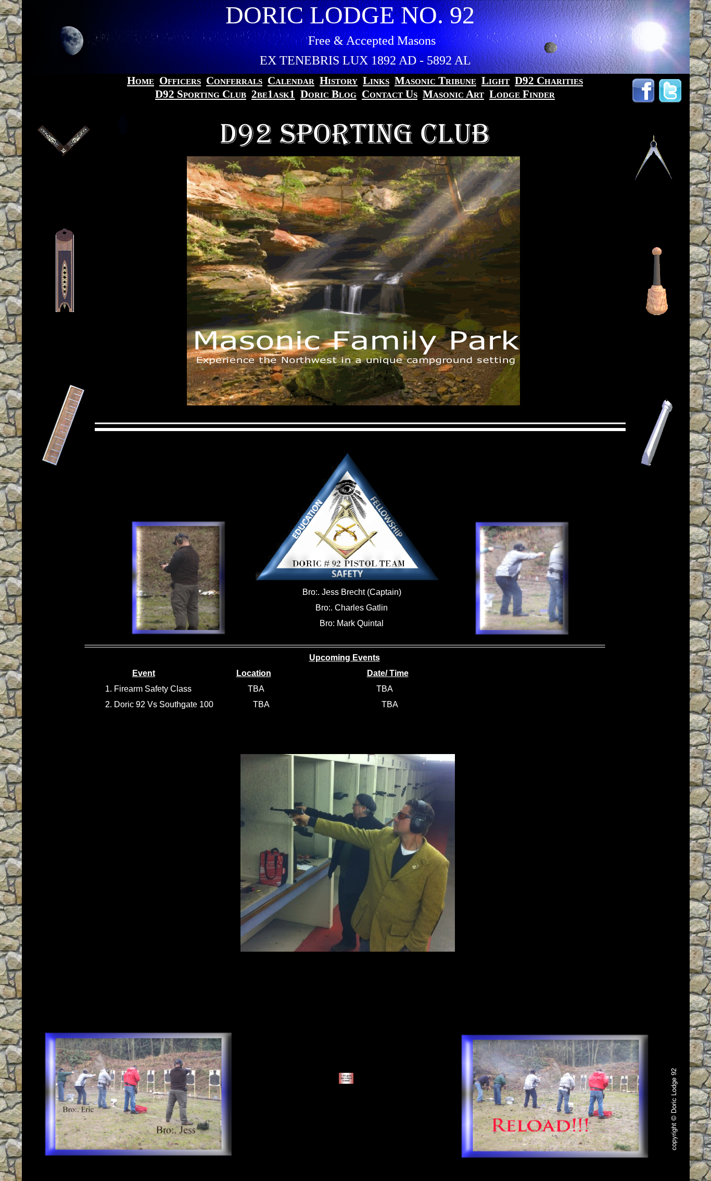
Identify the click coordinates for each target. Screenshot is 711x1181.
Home (140, 80)
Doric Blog (328, 94)
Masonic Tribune (435, 80)
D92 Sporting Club (200, 94)
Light (495, 80)
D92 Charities (549, 80)
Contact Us (389, 94)
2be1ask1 (273, 94)
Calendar (291, 80)
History (339, 80)
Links (376, 80)
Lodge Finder (522, 94)
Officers (180, 80)
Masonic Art (453, 94)
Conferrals (234, 80)
